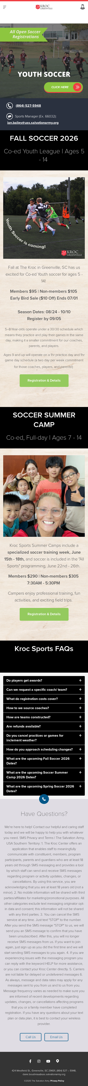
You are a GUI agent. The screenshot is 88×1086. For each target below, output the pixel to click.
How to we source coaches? (27, 708)
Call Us (31, 1037)
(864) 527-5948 (28, 106)
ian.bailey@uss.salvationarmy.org (33, 123)
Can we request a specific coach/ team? (36, 690)
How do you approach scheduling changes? (39, 749)
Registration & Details (44, 614)
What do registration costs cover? (32, 699)
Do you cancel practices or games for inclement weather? (34, 737)
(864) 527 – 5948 (66, 1070)
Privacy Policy (57, 1081)
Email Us (56, 1037)
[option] (44, 60)
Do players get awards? (24, 680)
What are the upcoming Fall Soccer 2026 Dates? (38, 761)
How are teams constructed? (28, 717)
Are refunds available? (23, 726)
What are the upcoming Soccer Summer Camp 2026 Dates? (37, 774)
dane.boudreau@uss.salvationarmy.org (44, 1074)
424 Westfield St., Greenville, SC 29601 (33, 1070)
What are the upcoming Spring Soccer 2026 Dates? (40, 788)
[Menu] (4, 7)
